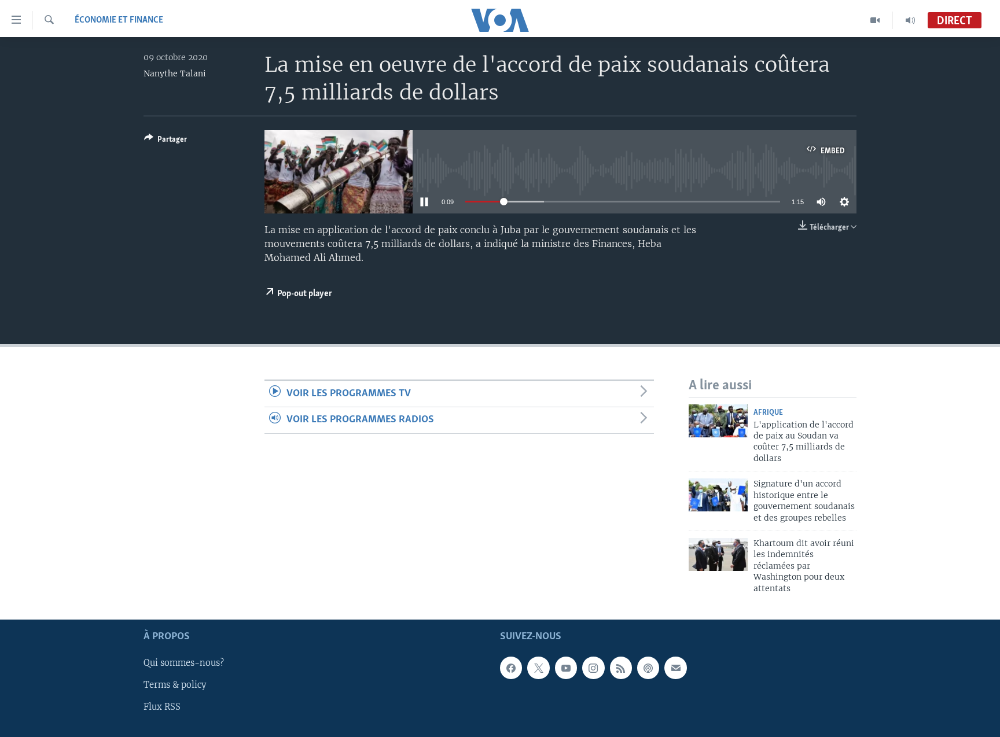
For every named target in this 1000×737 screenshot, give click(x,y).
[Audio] (910, 20)
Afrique (768, 413)
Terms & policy (175, 685)
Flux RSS (162, 707)
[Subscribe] (675, 668)
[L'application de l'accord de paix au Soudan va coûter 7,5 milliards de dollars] (718, 420)
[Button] (165, 141)
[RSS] (621, 668)
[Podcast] (648, 668)
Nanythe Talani (175, 73)
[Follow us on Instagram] (593, 668)
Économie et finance (119, 20)
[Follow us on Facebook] (511, 668)
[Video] (875, 20)
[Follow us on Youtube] (566, 668)
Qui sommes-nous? (184, 663)
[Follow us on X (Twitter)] (538, 668)
